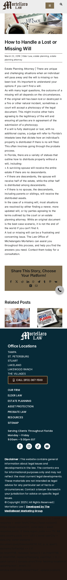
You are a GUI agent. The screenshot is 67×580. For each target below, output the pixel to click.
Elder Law (27, 56)
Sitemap (13, 423)
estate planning (41, 56)
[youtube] (47, 446)
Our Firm (14, 390)
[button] (7, 317)
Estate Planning (19, 401)
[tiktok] (38, 446)
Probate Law (17, 412)
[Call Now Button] (59, 290)
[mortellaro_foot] (33, 332)
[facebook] (20, 446)
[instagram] (29, 446)
